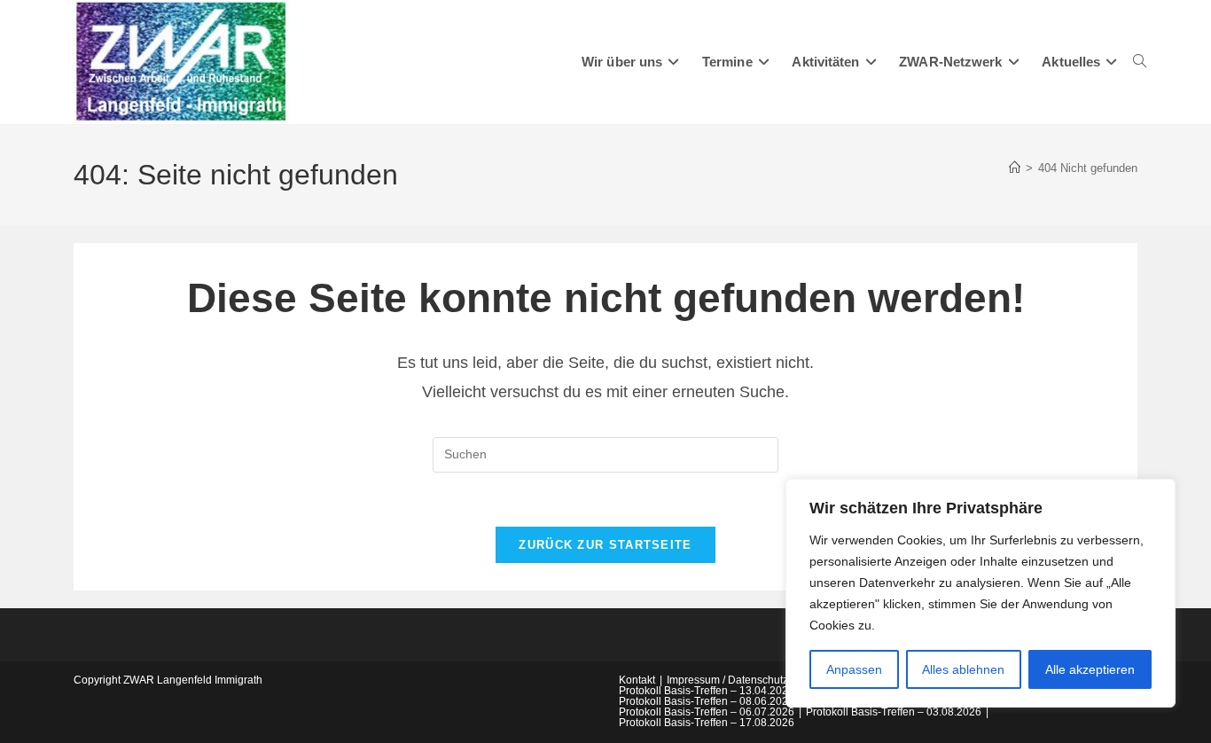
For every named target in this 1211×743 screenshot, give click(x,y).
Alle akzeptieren (1090, 669)
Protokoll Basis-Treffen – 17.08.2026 (706, 722)
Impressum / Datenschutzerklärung (750, 680)
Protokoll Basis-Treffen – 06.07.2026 (706, 712)
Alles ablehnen (963, 669)
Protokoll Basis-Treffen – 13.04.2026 (706, 690)
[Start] (1014, 168)
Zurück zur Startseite (605, 544)
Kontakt (637, 680)
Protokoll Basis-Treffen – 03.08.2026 (893, 712)
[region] (980, 593)
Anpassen (854, 669)
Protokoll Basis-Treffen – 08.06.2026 (706, 701)
